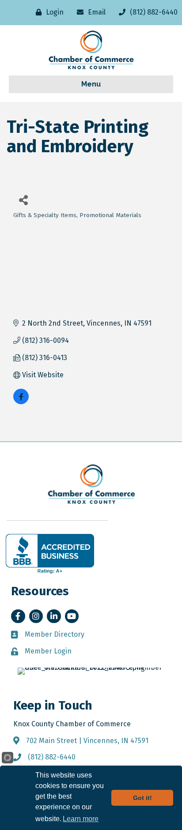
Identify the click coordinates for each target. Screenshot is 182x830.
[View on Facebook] (21, 402)
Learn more (81, 818)
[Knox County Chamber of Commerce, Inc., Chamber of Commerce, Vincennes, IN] (50, 554)
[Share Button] (23, 200)
